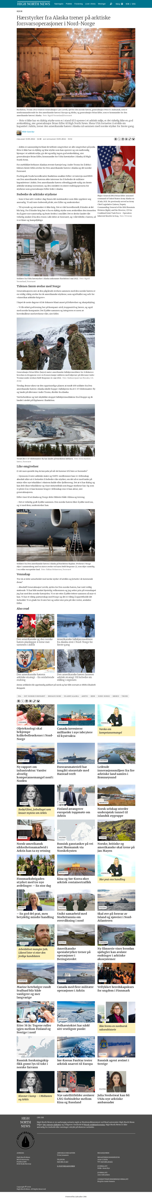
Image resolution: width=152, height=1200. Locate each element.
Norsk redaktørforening (94, 1124)
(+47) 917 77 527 (62, 1162)
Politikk (69, 4)
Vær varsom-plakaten (52, 1124)
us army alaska (71, 696)
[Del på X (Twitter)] (119, 139)
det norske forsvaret (34, 696)
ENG (134, 4)
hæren (116, 696)
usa (19, 696)
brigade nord (54, 696)
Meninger (102, 4)
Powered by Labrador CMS (76, 1197)
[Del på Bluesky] (133, 139)
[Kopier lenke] (130, 139)
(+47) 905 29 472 (107, 1162)
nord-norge (104, 696)
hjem (93, 696)
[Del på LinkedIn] (122, 139)
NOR (127, 4)
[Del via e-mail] (126, 139)
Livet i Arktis (90, 4)
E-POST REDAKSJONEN (66, 1166)
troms (125, 696)
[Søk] (111, 4)
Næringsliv (58, 4)
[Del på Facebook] (115, 139)
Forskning (78, 4)
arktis (85, 696)
